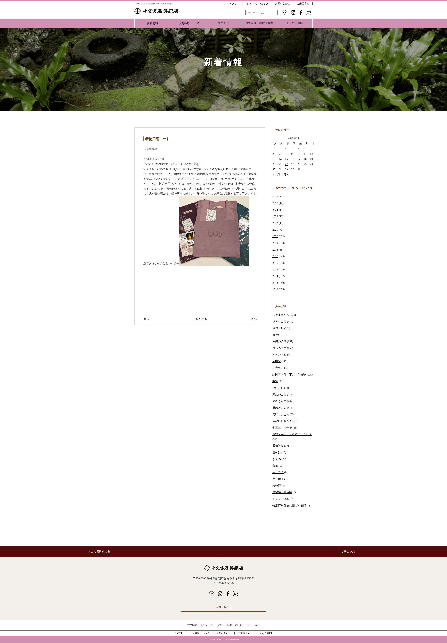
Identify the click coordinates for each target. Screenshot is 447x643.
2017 (275, 256)
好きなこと (279, 321)
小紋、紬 (278, 387)
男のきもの (279, 407)
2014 (275, 276)
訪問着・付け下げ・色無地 (289, 374)
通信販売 (278, 445)
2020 (275, 236)
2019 (275, 242)
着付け (276, 452)
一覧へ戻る (200, 318)
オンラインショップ (257, 3)
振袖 (275, 381)
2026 (275, 196)
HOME (179, 633)
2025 (275, 203)
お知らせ (278, 328)
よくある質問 (264, 633)
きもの (276, 459)
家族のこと (279, 394)
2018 (275, 249)
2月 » (285, 174)
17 (299, 158)
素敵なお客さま (282, 421)
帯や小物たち (280, 314)
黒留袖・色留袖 (282, 492)
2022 (275, 223)
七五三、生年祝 (282, 427)
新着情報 (152, 23)
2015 (275, 269)
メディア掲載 (280, 498)
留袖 (275, 465)
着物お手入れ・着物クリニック (292, 434)
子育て (276, 367)
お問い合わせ (282, 3)
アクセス (234, 3)
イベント (278, 354)
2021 (275, 229)
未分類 (276, 485)
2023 (275, 216)
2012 (275, 289)
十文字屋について (188, 23)
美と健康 (278, 478)
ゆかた (276, 334)
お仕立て (278, 472)
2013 (275, 282)
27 (274, 169)
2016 (275, 262)
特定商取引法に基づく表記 (289, 505)
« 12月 (276, 174)
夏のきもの (279, 401)
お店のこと (279, 348)
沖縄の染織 (279, 341)
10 (299, 153)
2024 (275, 209)
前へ (146, 318)
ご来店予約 (303, 3)
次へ (254, 318)
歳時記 (276, 361)
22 (286, 164)
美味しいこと (280, 414)
